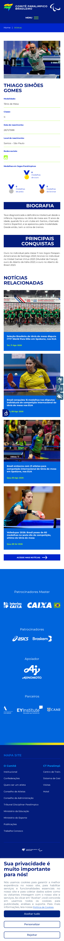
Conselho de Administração (19, 798)
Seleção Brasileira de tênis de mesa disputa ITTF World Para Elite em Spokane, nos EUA (31, 337)
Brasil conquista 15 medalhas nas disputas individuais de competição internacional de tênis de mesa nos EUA (31, 403)
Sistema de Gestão (53, 778)
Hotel (46, 791)
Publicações (10, 824)
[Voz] (59, 388)
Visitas (46, 784)
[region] (32, 899)
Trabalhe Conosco (13, 831)
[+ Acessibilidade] (59, 396)
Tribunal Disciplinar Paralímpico (21, 804)
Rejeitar (32, 934)
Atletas (18, 27)
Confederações (12, 778)
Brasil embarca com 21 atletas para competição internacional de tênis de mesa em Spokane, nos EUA (31, 469)
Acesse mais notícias (28, 557)
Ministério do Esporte (15, 817)
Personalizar (32, 924)
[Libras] (59, 380)
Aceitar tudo (32, 913)
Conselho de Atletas (14, 791)
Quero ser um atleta (15, 784)
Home (7, 27)
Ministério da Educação (16, 811)
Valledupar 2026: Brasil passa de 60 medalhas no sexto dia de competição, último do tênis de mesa (29, 535)
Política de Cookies (43, 907)
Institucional (10, 771)
